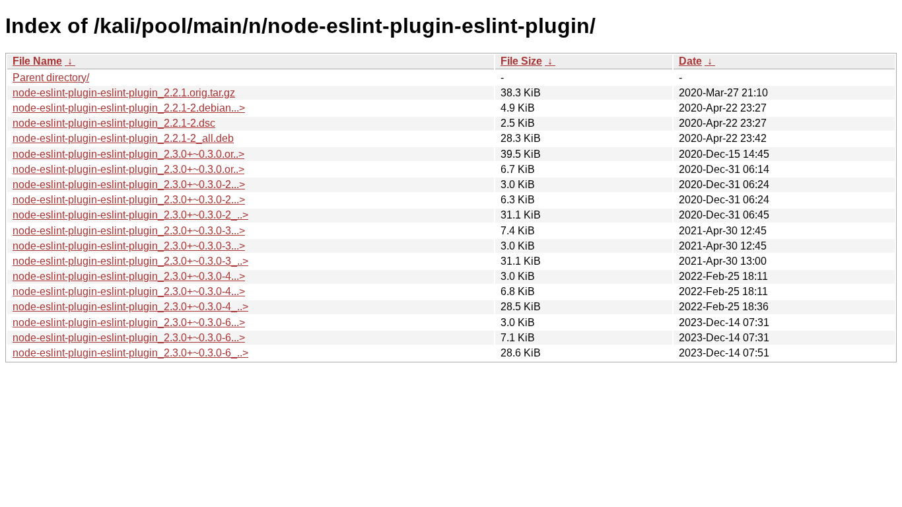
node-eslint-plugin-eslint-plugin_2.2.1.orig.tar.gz (124, 92)
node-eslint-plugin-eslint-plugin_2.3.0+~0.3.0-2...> (129, 184)
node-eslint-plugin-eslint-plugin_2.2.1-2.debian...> (129, 108)
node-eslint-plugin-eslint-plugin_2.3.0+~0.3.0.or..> (128, 154)
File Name (37, 61)
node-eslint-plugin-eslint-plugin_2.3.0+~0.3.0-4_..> (130, 306)
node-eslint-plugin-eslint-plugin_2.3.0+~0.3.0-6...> (129, 322)
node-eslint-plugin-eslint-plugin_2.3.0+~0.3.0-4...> (129, 276)
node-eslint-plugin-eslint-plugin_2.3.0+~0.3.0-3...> (129, 230)
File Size (521, 61)
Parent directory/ (51, 77)
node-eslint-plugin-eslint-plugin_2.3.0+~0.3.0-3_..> (130, 261)
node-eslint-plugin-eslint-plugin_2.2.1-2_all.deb (123, 138)
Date (690, 61)
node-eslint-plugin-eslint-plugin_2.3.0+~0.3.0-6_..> (130, 352)
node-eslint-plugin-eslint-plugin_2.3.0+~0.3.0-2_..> (130, 214)
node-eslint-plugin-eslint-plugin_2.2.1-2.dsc (114, 123)
